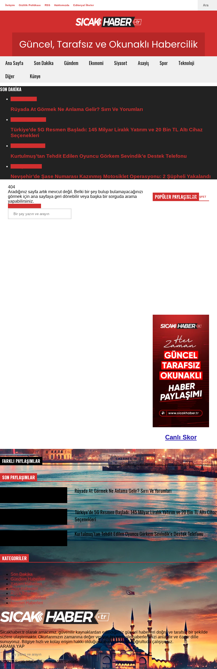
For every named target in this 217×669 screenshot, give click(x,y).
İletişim (10, 5)
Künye (35, 76)
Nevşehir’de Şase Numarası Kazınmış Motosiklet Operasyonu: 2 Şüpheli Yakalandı (111, 176)
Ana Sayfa (14, 62)
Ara (206, 5)
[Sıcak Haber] (108, 21)
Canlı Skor (181, 437)
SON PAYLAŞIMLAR (18, 477)
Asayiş (143, 62)
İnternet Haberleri (27, 603)
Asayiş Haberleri (26, 166)
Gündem (71, 62)
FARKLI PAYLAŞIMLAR (21, 461)
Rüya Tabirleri (24, 99)
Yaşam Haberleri (26, 584)
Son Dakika (43, 62)
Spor (164, 62)
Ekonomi (96, 62)
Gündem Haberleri (28, 145)
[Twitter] (169, 5)
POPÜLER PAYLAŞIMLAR (176, 197)
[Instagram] (186, 5)
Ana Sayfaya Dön (24, 206)
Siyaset (120, 62)
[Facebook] (178, 5)
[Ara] (75, 214)
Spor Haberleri (24, 588)
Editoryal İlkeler (83, 5)
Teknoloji (186, 62)
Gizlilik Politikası (30, 5)
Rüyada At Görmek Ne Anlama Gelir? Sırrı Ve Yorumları (77, 109)
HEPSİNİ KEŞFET (195, 196)
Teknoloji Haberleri (28, 119)
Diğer (10, 76)
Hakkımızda (61, 5)
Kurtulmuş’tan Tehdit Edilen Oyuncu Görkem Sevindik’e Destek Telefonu (99, 156)
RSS (47, 5)
